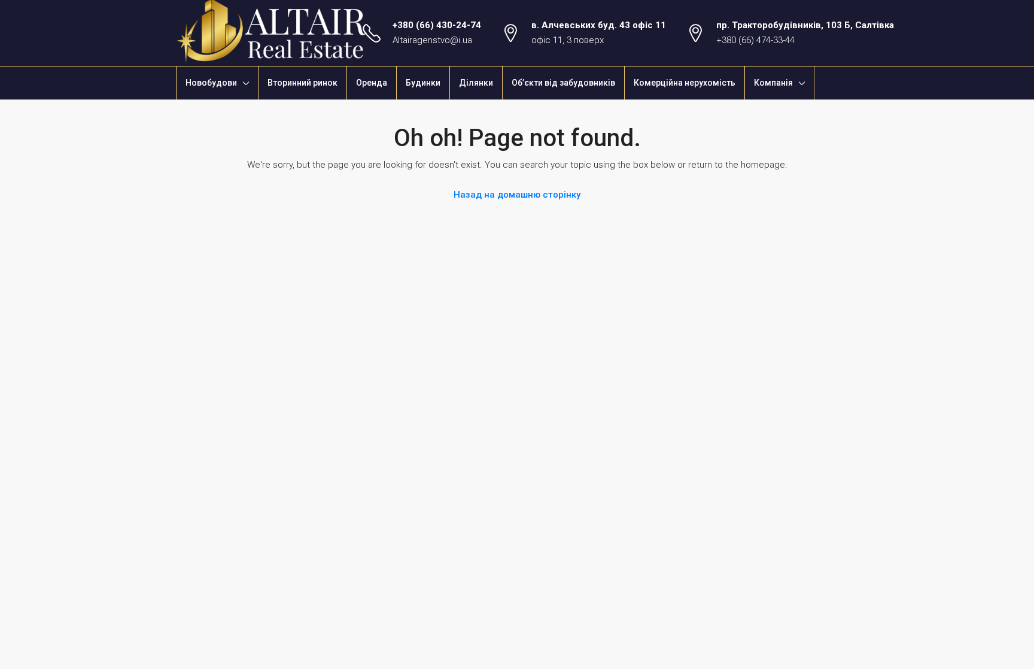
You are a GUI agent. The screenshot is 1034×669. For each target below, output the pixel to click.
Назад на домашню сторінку (517, 194)
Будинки (423, 82)
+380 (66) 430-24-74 (437, 25)
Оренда (371, 82)
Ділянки (476, 82)
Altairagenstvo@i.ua (432, 40)
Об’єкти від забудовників (563, 82)
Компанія (773, 82)
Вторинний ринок (302, 82)
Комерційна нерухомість (684, 82)
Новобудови (211, 82)
